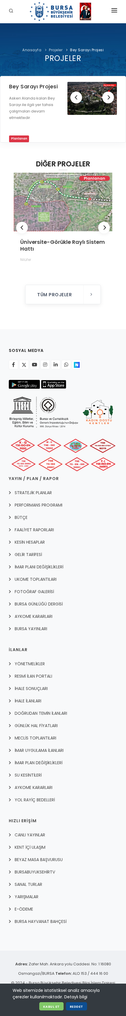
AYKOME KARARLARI (33, 616)
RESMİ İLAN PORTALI (33, 676)
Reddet (76, 1006)
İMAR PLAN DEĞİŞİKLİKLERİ (38, 763)
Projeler (55, 49)
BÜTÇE (21, 517)
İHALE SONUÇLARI (31, 688)
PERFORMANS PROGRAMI (38, 505)
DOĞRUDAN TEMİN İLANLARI (41, 713)
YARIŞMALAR (26, 897)
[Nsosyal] (76, 364)
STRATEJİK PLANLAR (33, 493)
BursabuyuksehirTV (35, 872)
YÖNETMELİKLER (30, 664)
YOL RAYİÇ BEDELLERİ (35, 800)
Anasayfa (31, 49)
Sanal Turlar (28, 884)
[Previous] (76, 97)
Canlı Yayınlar (30, 835)
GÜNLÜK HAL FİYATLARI (36, 726)
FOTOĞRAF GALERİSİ (34, 592)
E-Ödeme (24, 909)
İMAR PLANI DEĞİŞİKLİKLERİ (39, 567)
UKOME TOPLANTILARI (36, 579)
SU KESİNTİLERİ (28, 775)
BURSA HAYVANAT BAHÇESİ (41, 921)
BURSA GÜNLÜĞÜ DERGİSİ (39, 604)
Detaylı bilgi (75, 997)
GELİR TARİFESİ (28, 554)
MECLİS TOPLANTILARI (35, 738)
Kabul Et (51, 1006)
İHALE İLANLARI (28, 701)
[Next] (108, 97)
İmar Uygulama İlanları (39, 750)
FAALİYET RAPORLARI (34, 530)
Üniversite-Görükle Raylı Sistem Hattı (62, 245)
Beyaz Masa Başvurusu (39, 860)
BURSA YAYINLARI (31, 629)
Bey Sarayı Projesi (87, 49)
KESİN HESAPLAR (30, 542)
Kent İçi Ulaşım (30, 847)
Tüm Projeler (55, 295)
